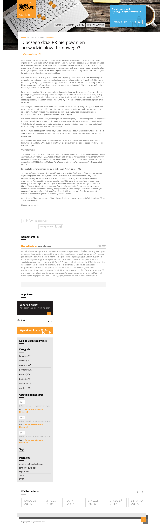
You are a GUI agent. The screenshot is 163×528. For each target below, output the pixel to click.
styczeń (93, 502)
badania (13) (25, 379)
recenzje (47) (25, 365)
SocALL (22, 475)
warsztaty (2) (25, 383)
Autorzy (70, 24)
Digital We (24, 471)
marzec (50, 502)
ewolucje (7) (25, 388)
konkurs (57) (25, 356)
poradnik (50, 37)
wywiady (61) (25, 360)
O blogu (80, 24)
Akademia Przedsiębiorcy (31, 464)
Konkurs (59, 24)
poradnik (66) (25, 369)
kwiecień (30, 502)
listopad (137, 502)
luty (70, 502)
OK (49, 313)
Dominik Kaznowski (32, 54)
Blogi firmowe (26, 9)
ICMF (21, 479)
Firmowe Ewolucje (95, 24)
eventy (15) (24, 374)
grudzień (116, 502)
